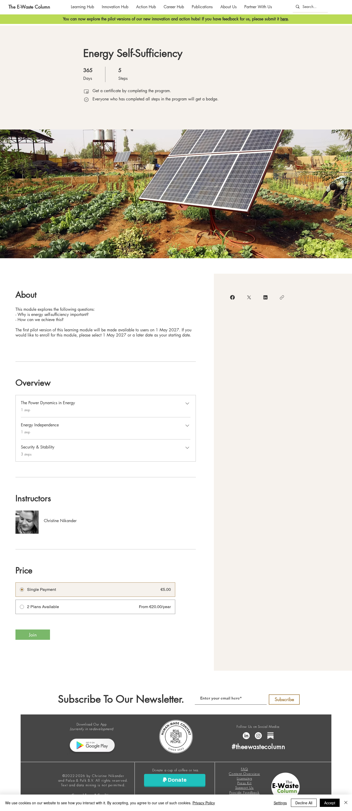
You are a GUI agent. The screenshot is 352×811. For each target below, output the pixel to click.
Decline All (303, 802)
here (284, 19)
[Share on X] (249, 297)
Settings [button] (280, 802)
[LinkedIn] (246, 735)
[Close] (346, 803)
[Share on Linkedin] (265, 297)
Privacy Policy (203, 802)
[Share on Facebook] (232, 297)
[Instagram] (258, 735)
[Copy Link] (282, 297)
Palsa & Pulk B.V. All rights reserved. (97, 780)
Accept (329, 802)
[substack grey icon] (270, 735)
